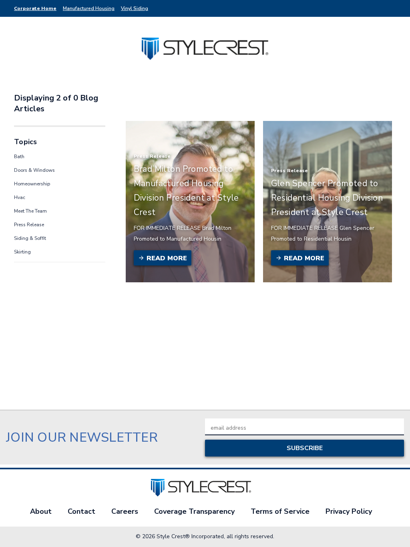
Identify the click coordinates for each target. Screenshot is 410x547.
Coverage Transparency (194, 511)
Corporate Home (35, 8)
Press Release (152, 156)
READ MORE (166, 258)
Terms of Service (280, 511)
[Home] (205, 48)
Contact (81, 511)
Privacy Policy (349, 511)
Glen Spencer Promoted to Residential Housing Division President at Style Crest (327, 198)
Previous (398, 528)
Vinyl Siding (134, 8)
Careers (124, 511)
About (41, 511)
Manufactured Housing (89, 8)
